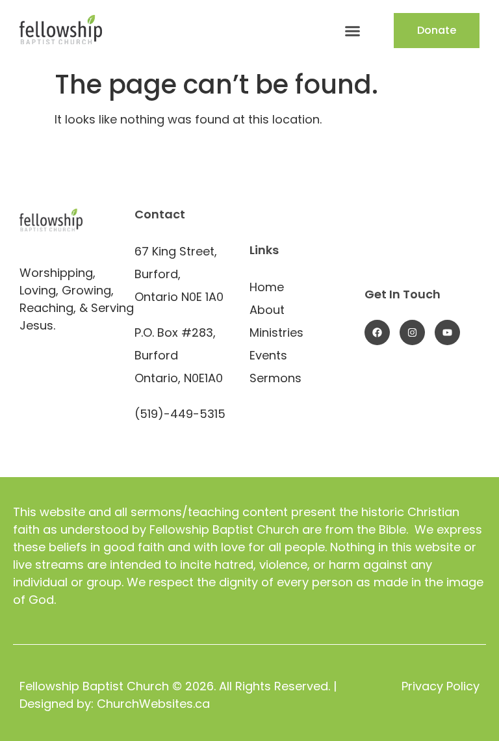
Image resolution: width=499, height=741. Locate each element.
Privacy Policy (441, 686)
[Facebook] (377, 332)
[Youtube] (447, 332)
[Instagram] (412, 332)
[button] (352, 30)
